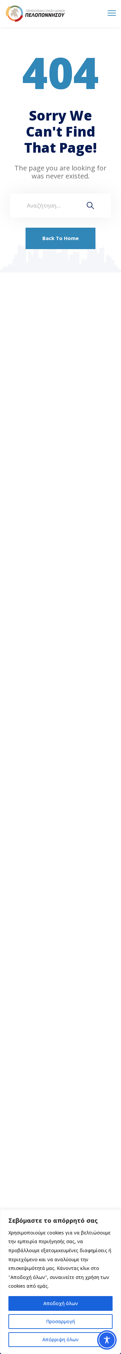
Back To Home (60, 238)
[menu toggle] (112, 13)
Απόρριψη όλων (60, 1339)
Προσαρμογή (60, 1321)
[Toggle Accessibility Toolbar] (107, 1340)
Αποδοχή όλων (60, 1303)
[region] (60, 1281)
